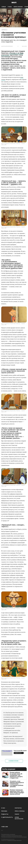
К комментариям (14, 760)
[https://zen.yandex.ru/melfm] (7, 802)
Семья (4, 6)
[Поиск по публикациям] (2, 2)
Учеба (10, 6)
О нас (3, 808)
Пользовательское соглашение (8, 834)
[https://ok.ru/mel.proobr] (26, 802)
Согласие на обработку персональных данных (11, 835)
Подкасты (4, 814)
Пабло (17, 814)
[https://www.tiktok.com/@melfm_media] (16, 802)
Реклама (4, 811)
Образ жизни (18, 6)
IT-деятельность (7, 817)
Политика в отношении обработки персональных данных (14, 836)
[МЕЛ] (14, 2)
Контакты (18, 808)
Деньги (4, 29)
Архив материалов (19, 818)
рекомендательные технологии (14, 840)
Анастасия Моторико (20, 750)
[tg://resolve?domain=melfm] (3, 802)
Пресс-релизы (20, 811)
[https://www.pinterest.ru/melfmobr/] (21, 802)
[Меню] (25, 2)
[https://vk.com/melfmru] (12, 802)
